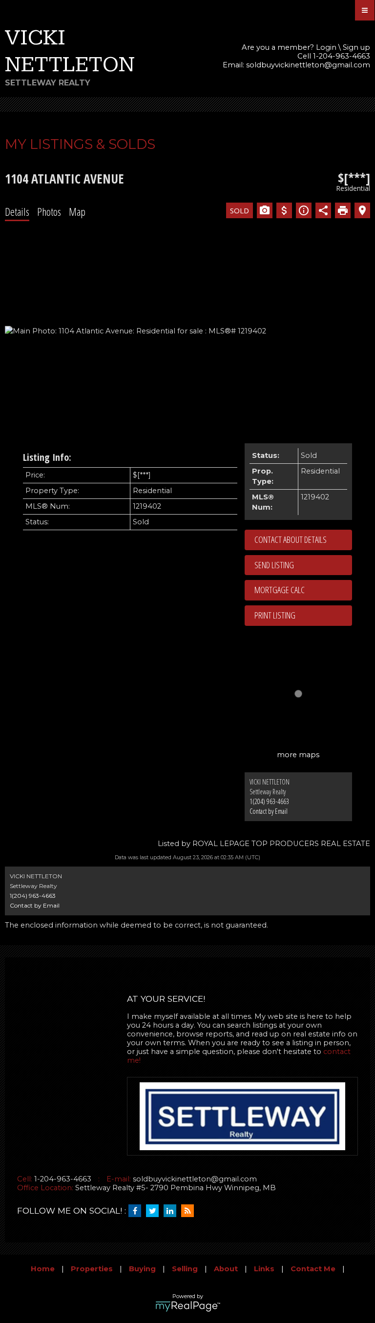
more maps (298, 754)
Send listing (274, 565)
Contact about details (290, 539)
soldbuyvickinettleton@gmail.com (308, 65)
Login (326, 47)
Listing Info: (47, 457)
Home (43, 1268)
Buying (142, 1268)
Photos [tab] (49, 211)
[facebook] (137, 1211)
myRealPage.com (188, 1306)
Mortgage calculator (303, 590)
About (226, 1268)
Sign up (356, 47)
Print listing (274, 615)
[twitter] (155, 1211)
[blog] (190, 1211)
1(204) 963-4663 (269, 801)
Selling (185, 1268)
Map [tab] (77, 211)
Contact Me (313, 1268)
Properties (92, 1268)
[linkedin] (172, 1211)
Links (264, 1268)
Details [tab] (17, 211)
